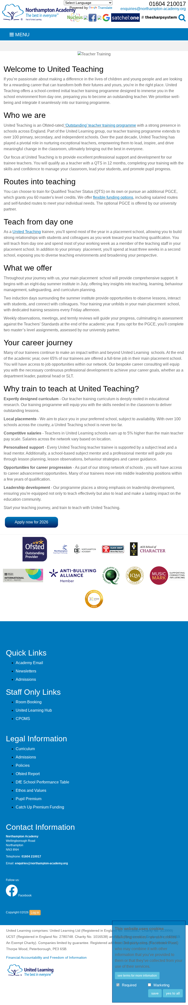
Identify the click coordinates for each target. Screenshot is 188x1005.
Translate (105, 8)
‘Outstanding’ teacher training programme (100, 125)
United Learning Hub (34, 710)
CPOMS (23, 719)
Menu (21, 34)
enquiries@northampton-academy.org (153, 9)
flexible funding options (113, 197)
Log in (35, 912)
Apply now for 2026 (31, 522)
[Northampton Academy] (39, 11)
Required (129, 985)
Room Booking (29, 702)
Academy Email (29, 663)
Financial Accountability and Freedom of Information (46, 957)
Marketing (161, 985)
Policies (23, 765)
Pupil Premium (28, 799)
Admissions (26, 679)
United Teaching (26, 232)
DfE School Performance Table (42, 782)
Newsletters (26, 671)
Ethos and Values (31, 790)
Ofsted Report (28, 774)
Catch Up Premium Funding (40, 807)
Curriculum (25, 749)
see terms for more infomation (137, 975)
